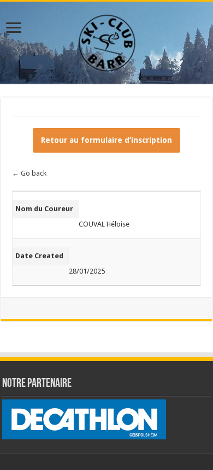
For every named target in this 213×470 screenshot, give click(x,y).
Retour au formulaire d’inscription (106, 140)
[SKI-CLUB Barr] (106, 40)
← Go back (29, 173)
